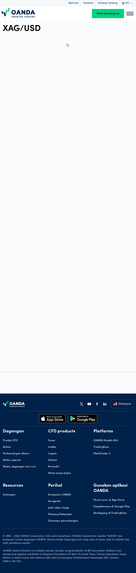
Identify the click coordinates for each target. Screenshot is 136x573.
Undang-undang (107, 3)
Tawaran (88, 3)
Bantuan (74, 3)
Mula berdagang (108, 13)
